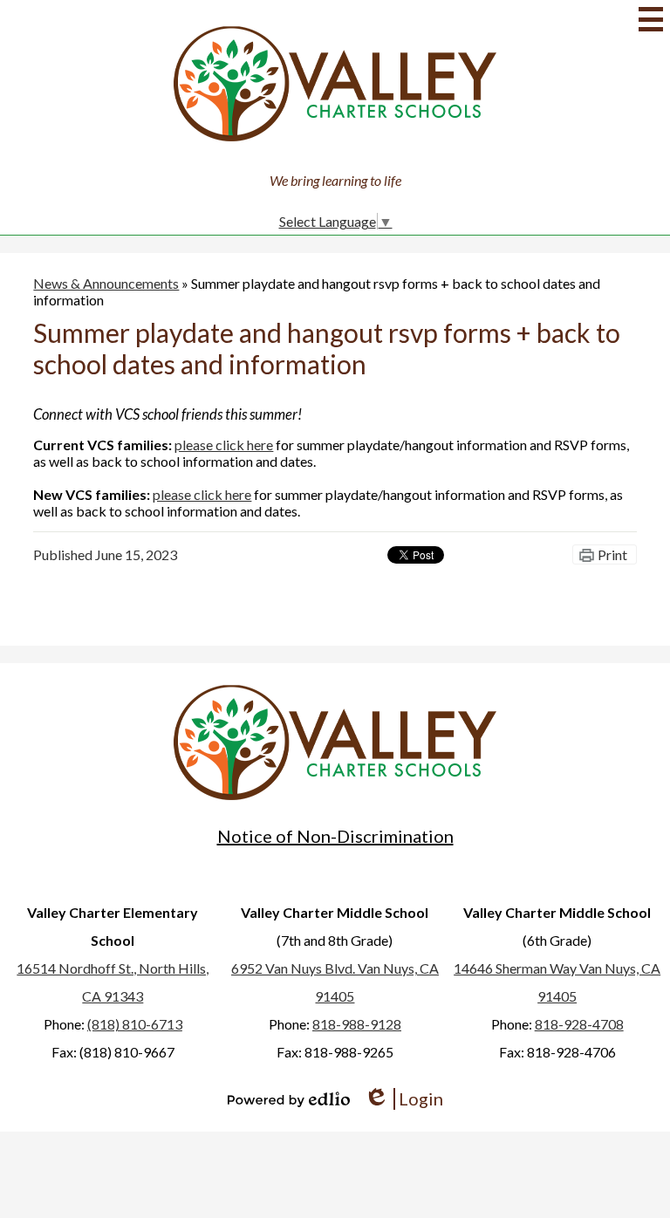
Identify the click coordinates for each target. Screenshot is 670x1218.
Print (612, 554)
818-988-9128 (356, 1024)
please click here (223, 444)
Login (403, 1099)
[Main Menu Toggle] (651, 19)
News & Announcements (106, 283)
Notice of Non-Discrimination (335, 835)
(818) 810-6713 (134, 1024)
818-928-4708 (579, 1024)
